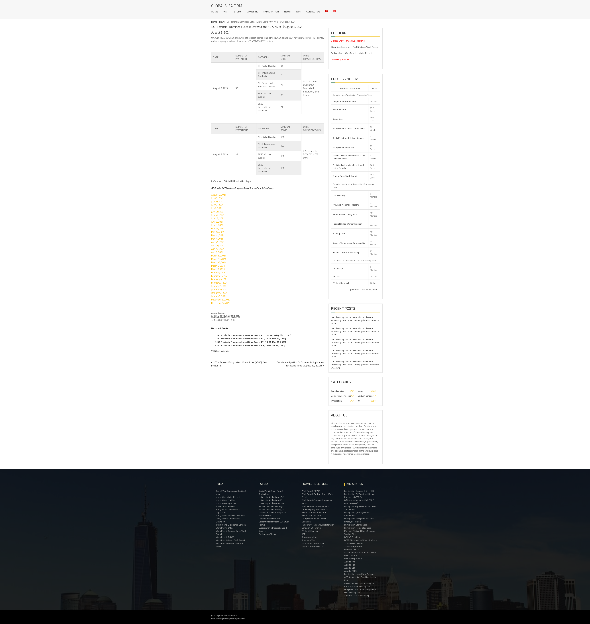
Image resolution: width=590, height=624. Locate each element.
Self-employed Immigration (345, 214)
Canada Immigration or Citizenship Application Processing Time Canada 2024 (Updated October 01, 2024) (355, 353)
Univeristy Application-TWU (271, 503)
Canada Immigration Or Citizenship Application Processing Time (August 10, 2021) (300, 364)
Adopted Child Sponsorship (357, 595)
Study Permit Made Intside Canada (348, 138)
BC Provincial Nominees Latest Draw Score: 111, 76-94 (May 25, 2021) (251, 342)
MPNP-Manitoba (351, 549)
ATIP (303, 534)
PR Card (336, 276)
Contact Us (313, 11)
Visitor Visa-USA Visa (225, 500)
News (287, 11)
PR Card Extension (310, 530)
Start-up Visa (339, 233)
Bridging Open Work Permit (343, 53)
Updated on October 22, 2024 (338, 289)
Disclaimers (216, 618)
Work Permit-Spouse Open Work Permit (231, 532)
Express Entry (337, 41)
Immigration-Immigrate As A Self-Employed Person (359, 520)
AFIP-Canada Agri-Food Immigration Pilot (360, 579)
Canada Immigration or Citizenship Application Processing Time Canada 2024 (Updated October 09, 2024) (355, 342)
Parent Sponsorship (355, 41)
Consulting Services (340, 59)
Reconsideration (309, 537)
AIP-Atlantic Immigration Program (359, 583)
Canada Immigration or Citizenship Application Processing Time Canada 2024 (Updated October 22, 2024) (355, 320)
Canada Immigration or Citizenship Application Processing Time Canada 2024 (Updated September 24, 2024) (355, 365)
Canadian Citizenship (311, 527)
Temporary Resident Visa (344, 101)
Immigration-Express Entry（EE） (359, 490)
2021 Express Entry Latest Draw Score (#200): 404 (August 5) (239, 364)
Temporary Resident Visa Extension (318, 524)
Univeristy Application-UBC (271, 497)
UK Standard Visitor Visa (313, 543)
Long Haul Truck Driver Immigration (360, 589)
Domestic (252, 11)
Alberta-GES (350, 567)
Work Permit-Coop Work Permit (230, 540)
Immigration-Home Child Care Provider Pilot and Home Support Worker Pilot (359, 531)
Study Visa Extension (340, 47)
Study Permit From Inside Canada (231, 515)
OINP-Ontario (350, 555)
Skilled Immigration (221, 351)
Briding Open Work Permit (345, 176)
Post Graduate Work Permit (365, 47)
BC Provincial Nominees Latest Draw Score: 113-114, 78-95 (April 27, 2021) (254, 335)
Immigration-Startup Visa (355, 524)
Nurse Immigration (352, 592)
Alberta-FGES (350, 570)
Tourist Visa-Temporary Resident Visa (231, 492)
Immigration (271, 11)
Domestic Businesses (341, 396)
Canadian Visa (337, 391)
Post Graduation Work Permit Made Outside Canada (349, 157)
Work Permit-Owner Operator (230, 543)
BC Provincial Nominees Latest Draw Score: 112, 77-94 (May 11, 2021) (251, 339)
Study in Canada (365, 396)
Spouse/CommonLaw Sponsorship (349, 243)
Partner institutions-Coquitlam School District (272, 514)
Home (214, 11)
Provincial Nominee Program (346, 205)
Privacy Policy (229, 618)
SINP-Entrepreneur (353, 546)
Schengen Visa (308, 540)
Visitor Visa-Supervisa (226, 503)
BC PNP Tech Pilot (352, 537)
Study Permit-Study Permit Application (228, 511)
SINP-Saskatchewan (353, 543)
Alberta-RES (350, 564)
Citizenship (338, 268)
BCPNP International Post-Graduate (360, 540)
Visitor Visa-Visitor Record (228, 497)
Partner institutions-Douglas (272, 506)
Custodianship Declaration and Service (273, 529)
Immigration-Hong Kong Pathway (359, 574)
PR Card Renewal (341, 283)
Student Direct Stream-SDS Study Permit (274, 523)
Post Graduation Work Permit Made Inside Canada (349, 166)
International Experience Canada (231, 524)
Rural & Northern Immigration (357, 586)
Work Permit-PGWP (225, 537)
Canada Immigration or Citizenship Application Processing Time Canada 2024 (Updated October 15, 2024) (355, 331)
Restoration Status (267, 534)
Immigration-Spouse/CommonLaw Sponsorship (360, 508)
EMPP (218, 546)
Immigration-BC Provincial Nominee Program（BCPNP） (360, 495)
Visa (225, 11)
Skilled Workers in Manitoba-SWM (360, 552)
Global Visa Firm (226, 6)
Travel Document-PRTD (226, 506)
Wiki (298, 11)
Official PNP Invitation (234, 181)
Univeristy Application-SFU (271, 500)
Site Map (241, 618)
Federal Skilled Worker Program (347, 224)
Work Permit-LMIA (224, 527)
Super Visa (337, 119)
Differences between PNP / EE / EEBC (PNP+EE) (359, 502)
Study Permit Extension (343, 148)
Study (237, 11)
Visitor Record (365, 53)
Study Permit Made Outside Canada (349, 128)
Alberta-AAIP (350, 561)
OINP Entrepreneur (353, 558)
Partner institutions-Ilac (269, 518)
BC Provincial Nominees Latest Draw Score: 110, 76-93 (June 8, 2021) (251, 345)
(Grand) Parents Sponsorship (346, 252)
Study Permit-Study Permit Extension (228, 520)
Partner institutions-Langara (271, 509)
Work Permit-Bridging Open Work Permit (317, 495)
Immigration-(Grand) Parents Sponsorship (357, 514)
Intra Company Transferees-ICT (316, 509)
